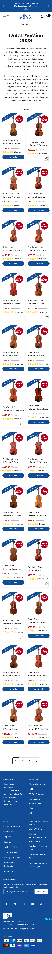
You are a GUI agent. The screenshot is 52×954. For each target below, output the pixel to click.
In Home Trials (10, 852)
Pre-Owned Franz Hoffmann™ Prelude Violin (11, 142)
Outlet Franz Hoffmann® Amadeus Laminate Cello (12, 568)
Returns (7, 842)
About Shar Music (37, 784)
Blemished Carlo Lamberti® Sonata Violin (36, 569)
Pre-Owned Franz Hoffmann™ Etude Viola (39, 248)
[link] (25, 16)
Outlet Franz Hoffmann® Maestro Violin (11, 728)
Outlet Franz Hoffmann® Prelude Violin (37, 354)
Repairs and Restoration (9, 864)
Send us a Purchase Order (38, 848)
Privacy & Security (11, 857)
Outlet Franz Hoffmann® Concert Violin (37, 514)
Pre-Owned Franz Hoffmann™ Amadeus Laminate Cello (12, 302)
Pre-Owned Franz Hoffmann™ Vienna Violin (11, 674)
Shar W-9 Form (36, 829)
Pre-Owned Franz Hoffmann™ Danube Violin (11, 514)
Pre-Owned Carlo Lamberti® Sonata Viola (13, 408)
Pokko (32, 789)
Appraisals (8, 871)
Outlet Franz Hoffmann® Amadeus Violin (12, 249)
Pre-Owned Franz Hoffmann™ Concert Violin (11, 196)
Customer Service (11, 826)
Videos (32, 813)
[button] (8, 16)
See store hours (10, 801)
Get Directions (9, 797)
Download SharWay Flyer (38, 856)
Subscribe (41, 891)
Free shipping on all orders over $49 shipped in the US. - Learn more (26, 6)
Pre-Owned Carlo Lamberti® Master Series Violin (36, 302)
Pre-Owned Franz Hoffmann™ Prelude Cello (11, 622)
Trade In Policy (10, 847)
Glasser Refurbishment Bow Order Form (38, 837)
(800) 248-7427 (10, 804)
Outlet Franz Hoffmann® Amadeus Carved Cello (37, 674)
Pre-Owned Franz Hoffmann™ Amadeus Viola (38, 461)
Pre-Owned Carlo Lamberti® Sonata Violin (36, 196)
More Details (13, 157)
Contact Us (8, 831)
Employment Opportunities (35, 801)
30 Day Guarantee (37, 794)
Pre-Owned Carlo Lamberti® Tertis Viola (38, 727)
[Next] (36, 760)
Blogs (31, 808)
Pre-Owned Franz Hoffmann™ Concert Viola (11, 461)
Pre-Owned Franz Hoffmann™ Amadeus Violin (38, 144)
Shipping (7, 837)
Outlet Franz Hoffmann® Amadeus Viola (37, 408)
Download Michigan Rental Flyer (38, 865)
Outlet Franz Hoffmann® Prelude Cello (37, 621)
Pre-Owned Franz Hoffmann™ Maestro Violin (12, 354)
